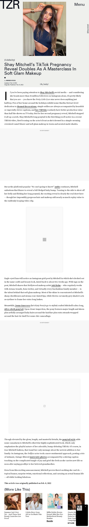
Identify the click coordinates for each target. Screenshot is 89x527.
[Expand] (78, 506)
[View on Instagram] (44, 406)
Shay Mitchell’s (47, 92)
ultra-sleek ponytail (13, 309)
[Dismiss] (85, 506)
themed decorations (26, 106)
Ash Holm (56, 285)
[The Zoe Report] (9, 4)
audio (57, 186)
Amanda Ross (11, 80)
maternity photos (38, 457)
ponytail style (68, 439)
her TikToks (41, 110)
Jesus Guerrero (22, 305)
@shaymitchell (87, 28)
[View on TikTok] (44, 239)
